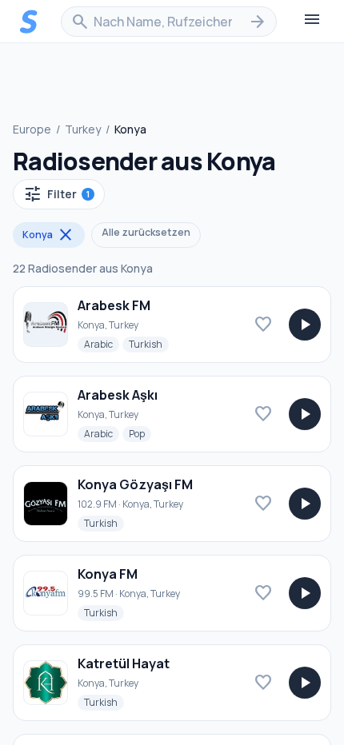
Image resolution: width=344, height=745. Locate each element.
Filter (56, 194)
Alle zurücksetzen (146, 232)
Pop (140, 433)
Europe (32, 129)
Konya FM (108, 574)
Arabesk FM (114, 305)
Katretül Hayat (124, 663)
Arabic (101, 344)
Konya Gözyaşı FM (135, 484)
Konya (48, 235)
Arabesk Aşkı (118, 395)
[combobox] (169, 21)
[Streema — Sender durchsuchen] (29, 21)
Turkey (83, 129)
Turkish (149, 344)
